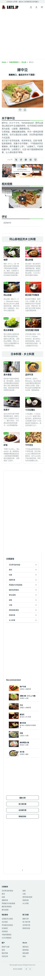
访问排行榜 (22, 810)
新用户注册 (5, 947)
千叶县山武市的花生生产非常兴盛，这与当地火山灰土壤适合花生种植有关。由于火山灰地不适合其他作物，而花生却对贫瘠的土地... (33, 454)
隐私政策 (25, 953)
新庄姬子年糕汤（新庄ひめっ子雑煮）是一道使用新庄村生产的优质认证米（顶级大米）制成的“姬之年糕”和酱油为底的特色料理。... (33, 304)
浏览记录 (5, 956)
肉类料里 (25, 900)
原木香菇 (7, 374)
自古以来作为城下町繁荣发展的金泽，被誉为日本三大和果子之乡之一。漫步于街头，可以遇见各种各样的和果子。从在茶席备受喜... (11, 419)
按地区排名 (22, 816)
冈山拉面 (7, 295)
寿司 (3, 894)
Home (4, 62)
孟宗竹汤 (29, 374)
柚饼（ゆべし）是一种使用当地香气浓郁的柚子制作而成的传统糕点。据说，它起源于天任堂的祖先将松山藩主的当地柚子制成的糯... (11, 269)
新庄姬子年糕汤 (32, 295)
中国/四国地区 (14, 62)
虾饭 (6, 445)
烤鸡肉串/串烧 (27, 897)
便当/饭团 (5, 910)
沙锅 (24, 894)
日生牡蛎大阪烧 (32, 330)
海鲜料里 (5, 900)
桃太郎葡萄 (8, 330)
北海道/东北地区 (7, 919)
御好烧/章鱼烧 (6, 906)
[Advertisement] (22, 35)
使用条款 (25, 950)
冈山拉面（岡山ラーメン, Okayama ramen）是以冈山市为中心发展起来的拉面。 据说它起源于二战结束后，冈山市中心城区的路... (11, 304)
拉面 (3, 897)
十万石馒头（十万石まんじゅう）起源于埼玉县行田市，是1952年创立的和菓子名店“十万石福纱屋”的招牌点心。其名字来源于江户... (33, 419)
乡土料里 (25, 903)
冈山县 (24, 62)
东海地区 (5, 928)
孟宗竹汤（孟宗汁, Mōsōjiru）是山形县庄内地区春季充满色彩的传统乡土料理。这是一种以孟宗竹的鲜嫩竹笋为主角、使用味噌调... (33, 384)
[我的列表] (25, 110)
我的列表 (5, 953)
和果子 (7, 410)
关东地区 (5, 922)
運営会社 (25, 947)
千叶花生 (29, 445)
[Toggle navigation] (42, 7)
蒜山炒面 (29, 260)
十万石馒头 (30, 410)
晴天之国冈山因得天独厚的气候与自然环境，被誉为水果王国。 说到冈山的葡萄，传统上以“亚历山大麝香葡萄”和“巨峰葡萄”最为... (11, 340)
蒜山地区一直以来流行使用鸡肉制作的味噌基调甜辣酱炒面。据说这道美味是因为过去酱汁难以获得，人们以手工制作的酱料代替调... (33, 269)
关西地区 (5, 931)
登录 (3, 950)
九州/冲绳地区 (6, 938)
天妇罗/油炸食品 (7, 891)
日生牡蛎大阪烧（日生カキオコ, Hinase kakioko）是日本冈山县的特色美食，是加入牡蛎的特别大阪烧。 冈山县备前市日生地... (33, 340)
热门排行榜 (22, 804)
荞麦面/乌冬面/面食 (8, 903)
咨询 (24, 956)
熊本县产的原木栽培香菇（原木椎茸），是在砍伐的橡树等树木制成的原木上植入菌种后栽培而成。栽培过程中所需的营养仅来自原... (12, 384)
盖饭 (24, 891)
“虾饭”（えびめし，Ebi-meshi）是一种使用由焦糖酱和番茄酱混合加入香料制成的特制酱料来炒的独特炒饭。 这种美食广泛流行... (12, 454)
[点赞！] (20, 110)
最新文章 (22, 798)
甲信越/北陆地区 (7, 925)
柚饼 (6, 260)
